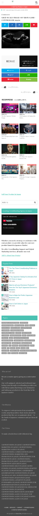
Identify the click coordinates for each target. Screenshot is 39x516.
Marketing (15, 345)
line (10, 345)
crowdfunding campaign (17, 330)
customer (18, 333)
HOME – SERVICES (10, 507)
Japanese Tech (16, 343)
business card (5, 327)
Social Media (5, 350)
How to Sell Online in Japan (18, 304)
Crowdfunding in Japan (8, 333)
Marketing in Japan (24, 345)
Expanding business (15, 335)
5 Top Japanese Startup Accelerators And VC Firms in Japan (23, 278)
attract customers (19, 325)
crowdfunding (5, 330)
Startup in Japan (15, 350)
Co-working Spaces (26, 327)
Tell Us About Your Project (11, 255)
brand (26, 325)
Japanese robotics (29, 340)
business (32, 325)
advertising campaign (7, 325)
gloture (24, 335)
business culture (15, 327)
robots (18, 348)
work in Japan (23, 353)
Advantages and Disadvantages (10, 322)
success (4, 353)
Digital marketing (26, 333)
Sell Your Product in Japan (20, 7)
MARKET (20, 507)
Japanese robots (6, 343)
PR (8, 348)
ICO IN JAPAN (31, 335)
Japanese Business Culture (21, 338)
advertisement (24, 322)
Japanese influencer (7, 340)
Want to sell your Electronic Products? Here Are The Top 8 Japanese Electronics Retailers (23, 287)
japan (10, 338)
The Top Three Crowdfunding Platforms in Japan (23, 269)
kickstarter (4, 345)
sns (27, 348)
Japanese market (18, 340)
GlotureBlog (19, 513)
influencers (5, 338)
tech (9, 353)
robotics (13, 348)
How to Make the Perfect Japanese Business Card (20, 296)
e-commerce (5, 335)
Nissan (4, 348)
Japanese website (26, 343)
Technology (15, 353)
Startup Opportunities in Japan (28, 350)
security (23, 348)
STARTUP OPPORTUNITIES (19, 509)
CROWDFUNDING (29, 507)
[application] (19, 224)
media (32, 345)
